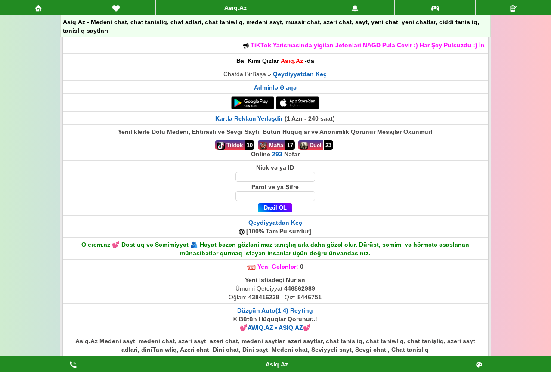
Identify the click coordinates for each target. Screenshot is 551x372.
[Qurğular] (513, 7)
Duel (315, 145)
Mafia (275, 145)
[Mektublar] (355, 7)
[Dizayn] (479, 364)
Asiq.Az (235, 7)
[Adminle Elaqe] (73, 364)
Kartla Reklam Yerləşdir (249, 118)
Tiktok (234, 145)
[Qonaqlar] (435, 7)
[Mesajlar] (116, 7)
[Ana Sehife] (38, 7)
